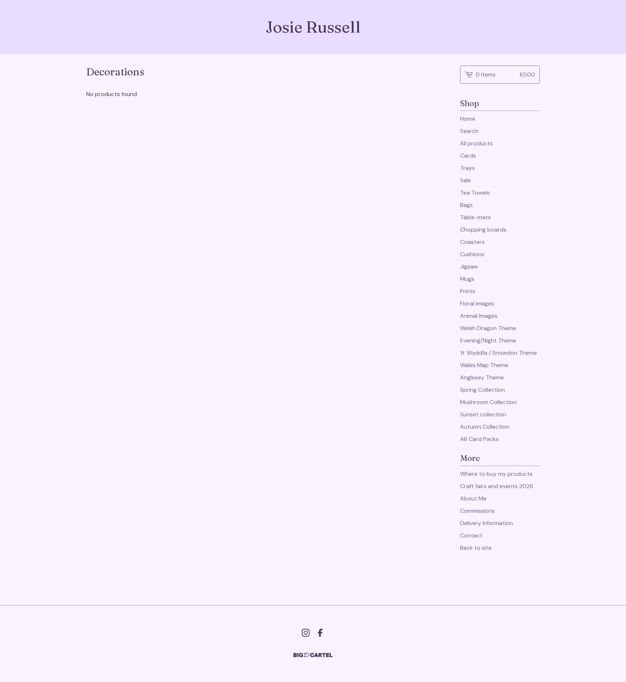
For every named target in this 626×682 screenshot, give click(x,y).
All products (476, 143)
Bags (466, 205)
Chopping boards (483, 229)
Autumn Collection (484, 427)
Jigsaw (469, 266)
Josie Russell (313, 27)
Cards (468, 155)
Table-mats (475, 217)
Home (467, 118)
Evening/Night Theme (488, 340)
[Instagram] (305, 632)
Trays (467, 168)
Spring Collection (482, 390)
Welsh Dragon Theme (488, 328)
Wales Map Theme (484, 365)
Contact (471, 535)
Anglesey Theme (482, 377)
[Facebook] (320, 632)
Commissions (477, 511)
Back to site (476, 548)
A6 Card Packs (479, 439)
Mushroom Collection (488, 402)
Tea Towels (475, 192)
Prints (467, 291)
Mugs (467, 279)
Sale (465, 180)
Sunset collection (483, 414)
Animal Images (478, 316)
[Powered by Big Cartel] (313, 655)
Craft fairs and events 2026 (496, 486)
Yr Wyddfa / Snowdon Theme (498, 353)
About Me (473, 498)
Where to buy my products (496, 474)
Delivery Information (486, 523)
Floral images (477, 303)
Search (469, 131)
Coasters (472, 242)
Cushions (472, 254)
